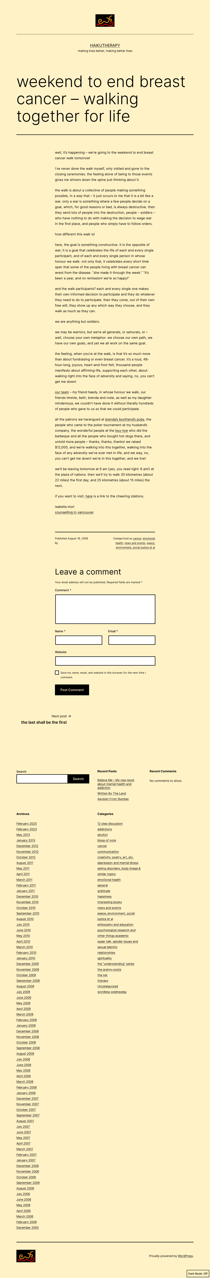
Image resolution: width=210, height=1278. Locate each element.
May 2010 (23, 935)
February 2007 (26, 1154)
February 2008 (26, 1087)
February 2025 (26, 823)
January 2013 (25, 840)
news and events (135, 543)
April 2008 (23, 1076)
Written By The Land (111, 793)
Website (61, 652)
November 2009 (27, 969)
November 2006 (27, 1171)
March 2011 (24, 879)
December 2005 (27, 1227)
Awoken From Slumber (113, 799)
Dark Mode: (195, 1273)
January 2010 (25, 958)
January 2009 (26, 1025)
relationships (106, 952)
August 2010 (25, 919)
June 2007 (23, 1132)
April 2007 (23, 1143)
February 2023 (26, 829)
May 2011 (22, 868)
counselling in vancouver (74, 512)
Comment (63, 590)
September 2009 (28, 980)
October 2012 (25, 857)
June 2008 (23, 1065)
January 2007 (25, 1160)
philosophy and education (115, 924)
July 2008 (23, 1059)
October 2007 (26, 1109)
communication (108, 851)
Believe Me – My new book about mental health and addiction (115, 784)
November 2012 (27, 851)
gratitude (103, 891)
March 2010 (24, 947)
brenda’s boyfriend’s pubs (124, 419)
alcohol (102, 834)
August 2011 (24, 863)
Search (21, 771)
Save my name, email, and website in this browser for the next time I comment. (103, 675)
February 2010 (26, 952)
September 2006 (28, 1182)
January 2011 (25, 891)
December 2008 (27, 1031)
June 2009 (23, 997)
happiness (104, 896)
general (102, 885)
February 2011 (26, 885)
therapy (102, 980)
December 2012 (27, 846)
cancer (137, 538)
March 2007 (24, 1149)
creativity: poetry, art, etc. (115, 857)
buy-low (121, 431)
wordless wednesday (112, 992)
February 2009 (26, 1020)
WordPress (185, 1256)
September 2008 (28, 1048)
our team (62, 392)
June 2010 (23, 930)
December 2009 (27, 963)
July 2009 (23, 992)
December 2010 (27, 896)
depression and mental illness (117, 863)
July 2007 (23, 1126)
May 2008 (23, 1070)
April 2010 (23, 941)
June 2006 (23, 1199)
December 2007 (27, 1098)
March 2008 (24, 1081)
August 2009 (25, 986)
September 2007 (28, 1115)
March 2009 (24, 1014)
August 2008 (25, 1053)
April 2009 (23, 1008)
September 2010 (27, 913)
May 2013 (23, 834)
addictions (104, 829)
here (89, 496)
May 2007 (23, 1137)
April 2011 (23, 874)
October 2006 (26, 1177)
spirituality (104, 958)
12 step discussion (110, 823)
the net (102, 975)
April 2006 (23, 1211)
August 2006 (25, 1188)
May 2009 (23, 1003)
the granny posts (109, 969)
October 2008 (26, 1042)
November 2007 (27, 1104)
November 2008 (27, 1037)
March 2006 (24, 1216)
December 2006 (27, 1166)
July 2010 (23, 924)
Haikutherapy (105, 45)
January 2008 (26, 1093)
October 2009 (26, 975)
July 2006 (23, 1194)
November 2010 (27, 902)
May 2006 (23, 1205)
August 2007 (25, 1121)
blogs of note (106, 840)
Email (113, 631)
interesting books (109, 902)
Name (60, 631)
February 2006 (26, 1222)
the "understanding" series (115, 963)
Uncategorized (107, 986)
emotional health (109, 879)
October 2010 (25, 908)
